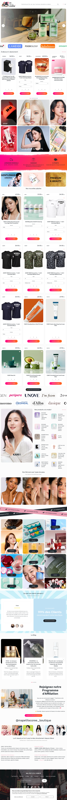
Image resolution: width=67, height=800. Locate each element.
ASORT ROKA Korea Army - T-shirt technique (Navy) (25, 77)
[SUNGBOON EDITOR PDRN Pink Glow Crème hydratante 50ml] (58, 67)
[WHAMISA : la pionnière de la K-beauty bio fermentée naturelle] (33, 651)
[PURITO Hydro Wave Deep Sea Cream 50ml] (55, 310)
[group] (33, 26)
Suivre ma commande (50, 776)
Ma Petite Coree (33, 773)
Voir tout (64, 51)
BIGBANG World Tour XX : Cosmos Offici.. (44, 446)
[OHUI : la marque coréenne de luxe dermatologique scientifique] (11, 651)
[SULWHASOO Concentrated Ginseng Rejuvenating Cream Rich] (42, 66)
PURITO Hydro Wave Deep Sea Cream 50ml (56, 325)
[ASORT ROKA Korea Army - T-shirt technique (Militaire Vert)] (33, 259)
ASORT (20, 56)
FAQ (31, 776)
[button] (63, 25)
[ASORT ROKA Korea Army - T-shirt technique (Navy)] (25, 66)
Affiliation (21, 776)
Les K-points (14, 776)
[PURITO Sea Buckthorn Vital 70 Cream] (33, 310)
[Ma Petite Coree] (9, 4)
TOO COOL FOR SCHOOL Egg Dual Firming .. (61, 455)
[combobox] (40, 4)
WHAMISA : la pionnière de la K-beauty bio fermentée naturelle (33, 663)
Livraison (36, 776)
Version (41, 81)
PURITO (26, 296)
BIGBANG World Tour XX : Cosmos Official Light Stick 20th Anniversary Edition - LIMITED (8, 78)
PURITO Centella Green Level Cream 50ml (55, 376)
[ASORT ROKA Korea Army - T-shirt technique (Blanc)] (55, 208)
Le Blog (27, 776)
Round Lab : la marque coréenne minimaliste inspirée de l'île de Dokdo (56, 663)
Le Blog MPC (41, 760)
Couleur (25, 84)
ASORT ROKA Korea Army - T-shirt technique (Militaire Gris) (55, 273)
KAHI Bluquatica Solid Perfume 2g (33, 221)
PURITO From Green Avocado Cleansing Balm (33, 376)
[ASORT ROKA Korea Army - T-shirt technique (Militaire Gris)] (55, 259)
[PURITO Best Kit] (11, 362)
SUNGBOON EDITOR (54, 57)
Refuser (47, 796)
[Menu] (65, 4)
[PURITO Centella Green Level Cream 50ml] (55, 362)
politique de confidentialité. (42, 793)
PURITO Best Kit (11, 375)
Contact (42, 776)
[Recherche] (58, 4)
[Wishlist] (63, 4)
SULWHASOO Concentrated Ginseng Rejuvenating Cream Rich (42, 78)
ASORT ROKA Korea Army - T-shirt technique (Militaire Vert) (33, 273)
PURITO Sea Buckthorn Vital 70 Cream (33, 324)
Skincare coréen (38, 746)
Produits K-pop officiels (7, 755)
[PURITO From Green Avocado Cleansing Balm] (33, 362)
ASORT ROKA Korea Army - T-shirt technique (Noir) (11, 273)
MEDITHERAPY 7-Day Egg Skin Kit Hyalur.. (44, 464)
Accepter (33, 796)
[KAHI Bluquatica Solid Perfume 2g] (33, 208)
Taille (25, 80)
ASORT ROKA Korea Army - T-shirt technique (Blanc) (55, 222)
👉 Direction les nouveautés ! (33, 389)
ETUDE (59, 436)
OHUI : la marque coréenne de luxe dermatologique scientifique (11, 663)
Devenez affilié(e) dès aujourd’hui (33, 715)
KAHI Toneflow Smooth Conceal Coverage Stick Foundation (11, 222)
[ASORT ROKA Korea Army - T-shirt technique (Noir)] (11, 259)
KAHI (3, 194)
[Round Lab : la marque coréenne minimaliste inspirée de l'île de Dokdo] (56, 651)
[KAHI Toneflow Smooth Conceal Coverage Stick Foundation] (11, 208)
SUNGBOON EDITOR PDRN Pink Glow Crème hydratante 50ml (58, 79)
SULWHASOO (38, 56)
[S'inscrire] (44, 780)
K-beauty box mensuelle (41, 755)
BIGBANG (4, 56)
